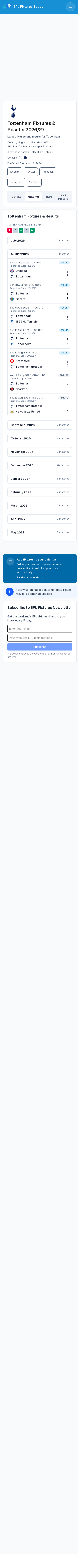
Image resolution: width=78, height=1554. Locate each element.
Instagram (16, 182)
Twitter (30, 171)
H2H (49, 196)
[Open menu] (70, 6)
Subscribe (39, 647)
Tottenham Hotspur (29, 366)
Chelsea (21, 271)
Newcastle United (28, 411)
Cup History (63, 196)
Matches (34, 196)
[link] (40, 270)
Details (16, 196)
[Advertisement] (39, 55)
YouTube (34, 182)
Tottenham (24, 276)
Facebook (48, 171)
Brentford (23, 361)
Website (15, 171)
